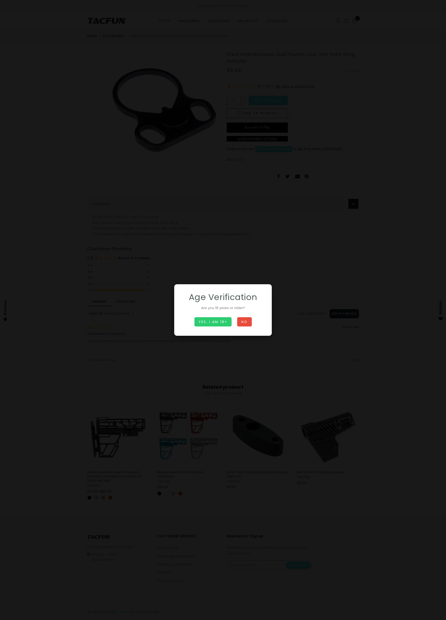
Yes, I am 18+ (213, 322)
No (244, 322)
